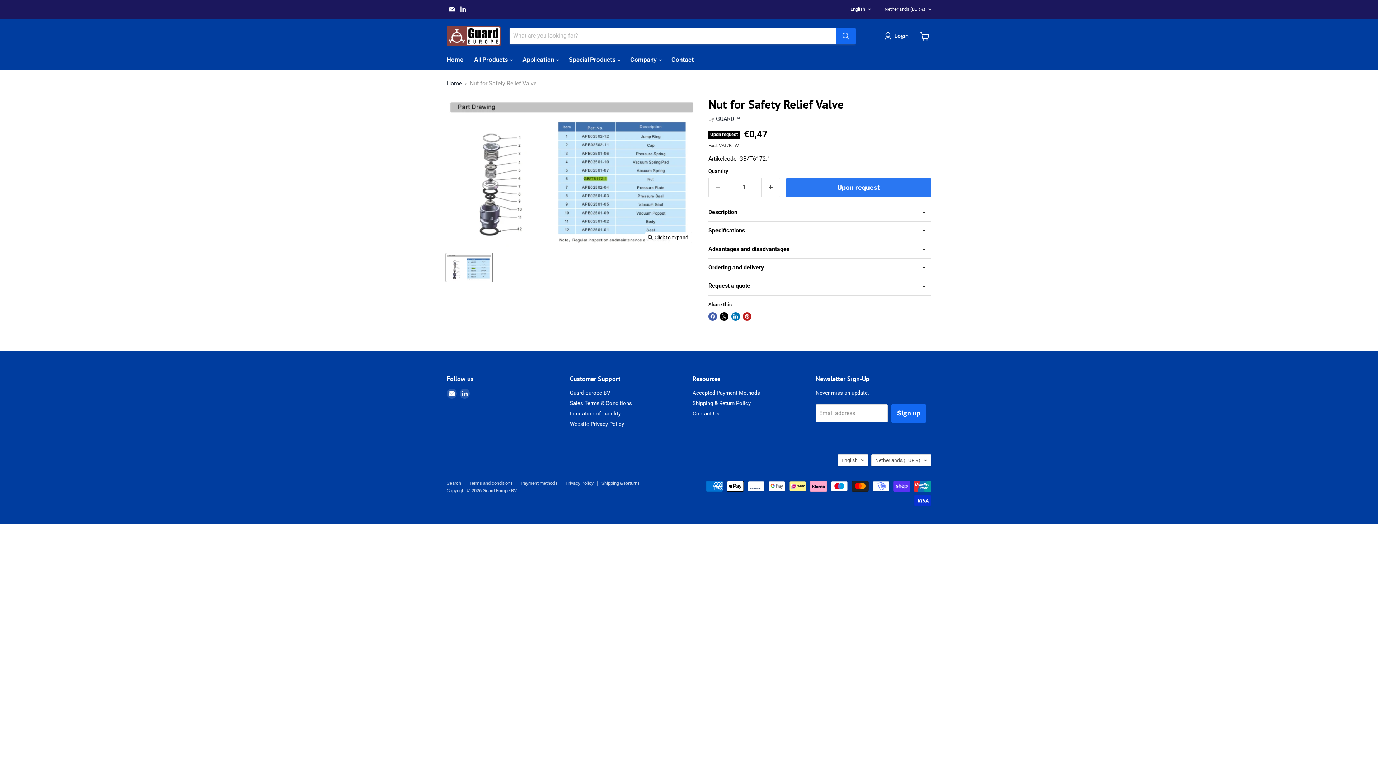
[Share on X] (724, 316)
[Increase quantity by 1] (771, 187)
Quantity (718, 171)
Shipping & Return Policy (722, 403)
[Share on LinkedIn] (735, 316)
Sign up (908, 413)
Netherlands (905, 9)
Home (455, 59)
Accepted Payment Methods (726, 393)
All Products (491, 59)
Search (454, 483)
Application (538, 59)
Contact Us (706, 413)
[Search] (846, 36)
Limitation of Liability (595, 413)
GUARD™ (728, 119)
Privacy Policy (580, 483)
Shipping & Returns (620, 483)
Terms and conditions (491, 483)
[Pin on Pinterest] (747, 316)
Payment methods (539, 483)
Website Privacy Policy (597, 424)
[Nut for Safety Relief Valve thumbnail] (469, 267)
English (857, 9)
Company (644, 59)
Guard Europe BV (590, 393)
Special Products (593, 59)
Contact (682, 59)
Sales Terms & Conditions (601, 403)
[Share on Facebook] (712, 316)
